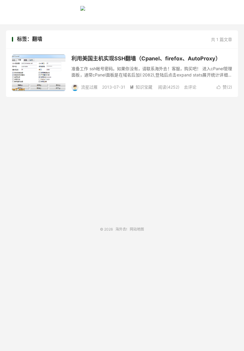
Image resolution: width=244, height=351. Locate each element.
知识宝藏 (141, 87)
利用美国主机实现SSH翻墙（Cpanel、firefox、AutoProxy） (146, 58)
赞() (224, 87)
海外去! (122, 10)
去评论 (190, 87)
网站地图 (137, 229)
